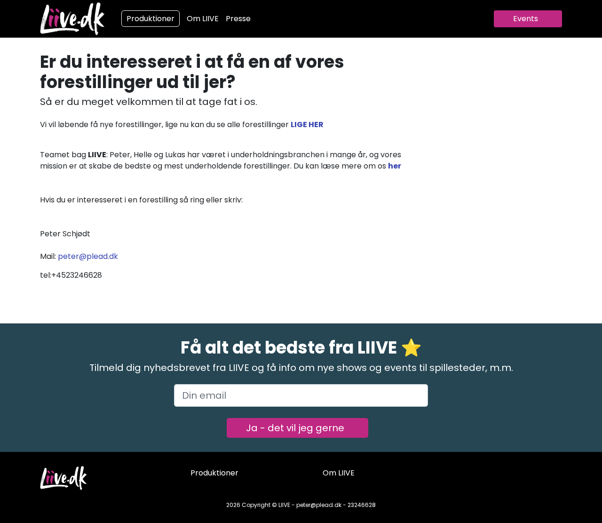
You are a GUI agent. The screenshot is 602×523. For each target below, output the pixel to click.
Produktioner (150, 18)
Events (525, 18)
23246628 (362, 505)
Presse (238, 18)
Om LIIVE (203, 18)
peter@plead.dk (88, 256)
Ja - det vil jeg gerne (295, 427)
